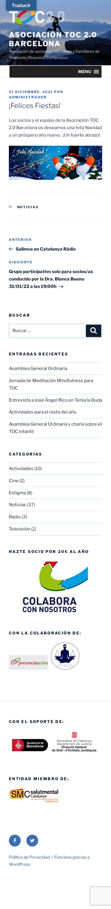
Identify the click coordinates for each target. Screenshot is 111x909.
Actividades (21, 468)
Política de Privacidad (29, 857)
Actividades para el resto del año (42, 412)
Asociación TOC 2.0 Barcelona (53, 39)
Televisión (19, 529)
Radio (15, 517)
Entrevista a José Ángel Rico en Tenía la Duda (55, 400)
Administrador (28, 97)
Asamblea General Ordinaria (38, 368)
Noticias (28, 207)
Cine (14, 480)
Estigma (17, 493)
